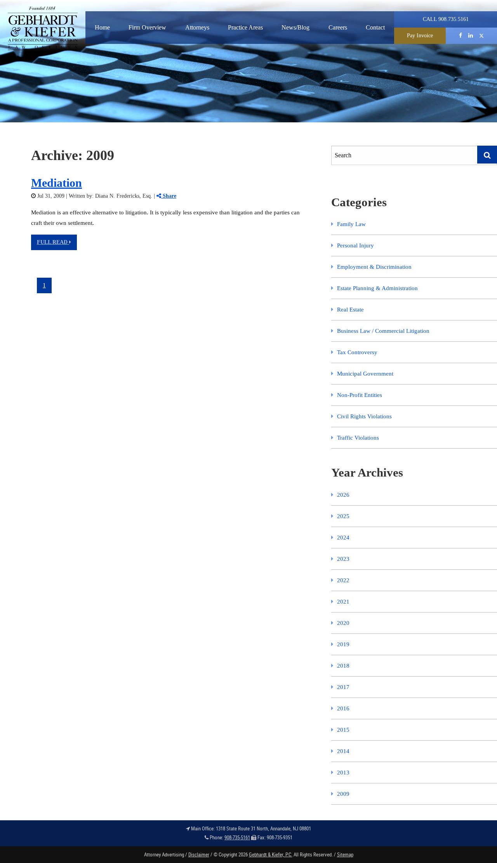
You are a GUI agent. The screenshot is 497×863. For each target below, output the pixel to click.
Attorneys (197, 27)
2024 (343, 537)
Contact (375, 27)
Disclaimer (198, 854)
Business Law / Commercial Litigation (383, 331)
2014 (343, 751)
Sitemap (345, 854)
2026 (343, 495)
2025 (343, 516)
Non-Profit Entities (359, 395)
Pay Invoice (420, 35)
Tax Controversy (357, 352)
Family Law (351, 224)
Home (102, 27)
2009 (343, 794)
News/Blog (295, 27)
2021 (343, 602)
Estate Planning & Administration (377, 288)
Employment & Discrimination (374, 267)
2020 (343, 623)
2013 (343, 772)
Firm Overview (147, 27)
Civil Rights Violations (364, 416)
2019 (343, 644)
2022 (343, 580)
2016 (343, 708)
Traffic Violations (358, 438)
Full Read (53, 242)
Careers (337, 27)
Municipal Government (365, 374)
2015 (343, 730)
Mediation (56, 182)
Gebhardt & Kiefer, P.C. (270, 854)
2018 (343, 666)
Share (168, 196)
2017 (343, 687)
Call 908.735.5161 (446, 19)
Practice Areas (245, 27)
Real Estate (350, 309)
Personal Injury (355, 245)
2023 (343, 559)
